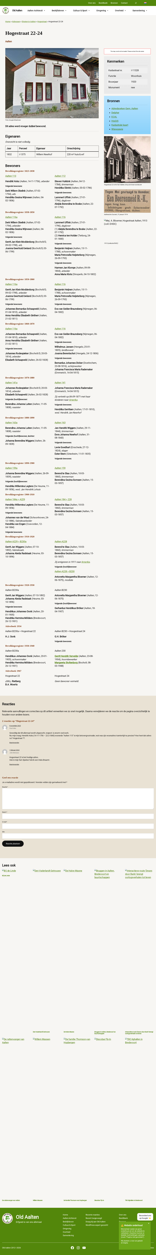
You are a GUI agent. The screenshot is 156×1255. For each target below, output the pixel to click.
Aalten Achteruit (35, 10)
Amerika (73, 400)
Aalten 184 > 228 (63, 499)
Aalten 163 (60, 422)
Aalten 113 (10, 176)
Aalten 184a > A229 (15, 499)
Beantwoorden (14, 742)
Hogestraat (42, 22)
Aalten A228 (61, 541)
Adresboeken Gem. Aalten (124, 108)
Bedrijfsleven (58, 10)
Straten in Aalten (29, 22)
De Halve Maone (69, 1032)
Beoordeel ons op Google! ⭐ (145, 1216)
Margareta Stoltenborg (66, 662)
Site (3, 832)
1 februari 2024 (14, 750)
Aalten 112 (60, 176)
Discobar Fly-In (99, 1200)
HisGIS (114, 121)
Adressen (16, 22)
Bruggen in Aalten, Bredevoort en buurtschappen (105, 1032)
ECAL (114, 117)
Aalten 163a (11, 422)
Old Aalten (17, 10)
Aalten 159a (11, 468)
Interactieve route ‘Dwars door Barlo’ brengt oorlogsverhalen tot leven (139, 1032)
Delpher (115, 112)
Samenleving (139, 10)
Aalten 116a (11, 217)
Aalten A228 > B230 (64, 571)
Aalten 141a (11, 382)
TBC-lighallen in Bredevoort (134, 1200)
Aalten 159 (60, 468)
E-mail (4, 822)
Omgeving (101, 10)
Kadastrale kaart (119, 125)
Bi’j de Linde (6, 875)
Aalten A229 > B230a (15, 541)
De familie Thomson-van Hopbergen (75, 1200)
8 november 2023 (15, 726)
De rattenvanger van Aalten (11, 1200)
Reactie (5, 787)
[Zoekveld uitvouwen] (136, 3)
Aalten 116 (60, 217)
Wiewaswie (117, 129)
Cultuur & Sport (80, 10)
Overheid (119, 10)
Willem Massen (38, 1200)
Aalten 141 (60, 382)
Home (8, 22)
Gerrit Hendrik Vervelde (66, 656)
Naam (4, 812)
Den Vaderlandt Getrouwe (41, 1032)
